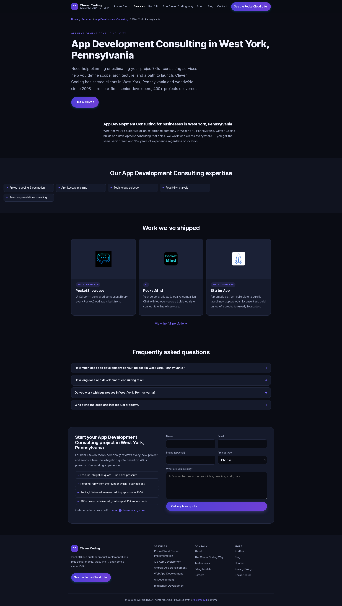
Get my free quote (184, 506)
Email (221, 436)
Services (139, 6)
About (200, 6)
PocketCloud (122, 6)
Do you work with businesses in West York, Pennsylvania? (115, 392)
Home (74, 19)
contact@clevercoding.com (127, 510)
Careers (199, 575)
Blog (211, 6)
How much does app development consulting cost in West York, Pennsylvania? (130, 368)
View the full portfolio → (171, 323)
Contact (222, 6)
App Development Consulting (111, 19)
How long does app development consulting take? (109, 380)
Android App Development (170, 567)
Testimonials (202, 563)
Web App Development (168, 573)
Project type (225, 452)
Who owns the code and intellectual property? (107, 405)
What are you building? (179, 469)
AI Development (164, 579)
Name (169, 436)
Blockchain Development (169, 585)
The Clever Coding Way (178, 6)
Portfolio (153, 6)
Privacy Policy (243, 569)
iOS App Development (167, 561)
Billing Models (203, 569)
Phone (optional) (175, 452)
